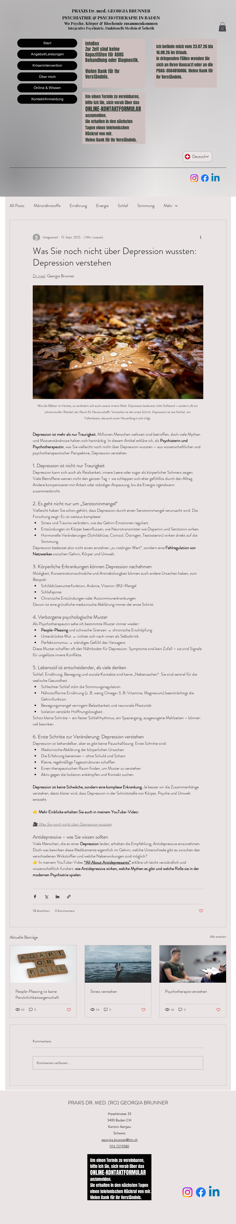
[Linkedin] (215, 178)
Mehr (168, 206)
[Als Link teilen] (69, 896)
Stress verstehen (103, 991)
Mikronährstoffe (47, 206)
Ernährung (78, 206)
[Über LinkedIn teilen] (57, 896)
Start (47, 43)
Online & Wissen (47, 88)
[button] (222, 27)
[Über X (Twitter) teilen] (46, 896)
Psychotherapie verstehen (186, 991)
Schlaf (123, 206)
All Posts (17, 206)
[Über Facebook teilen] (35, 896)
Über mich (47, 76)
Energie (102, 206)
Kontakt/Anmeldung (47, 99)
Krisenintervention (47, 65)
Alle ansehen (218, 936)
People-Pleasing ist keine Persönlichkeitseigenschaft (37, 994)
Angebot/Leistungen (47, 54)
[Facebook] (205, 178)
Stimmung (145, 206)
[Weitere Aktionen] (200, 237)
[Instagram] (194, 178)
